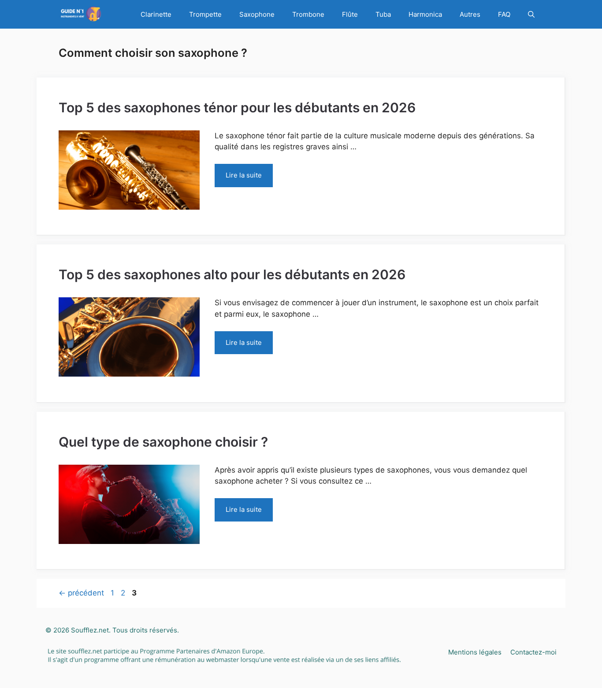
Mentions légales (475, 652)
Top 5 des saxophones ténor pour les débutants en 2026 (237, 107)
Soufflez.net (90, 630)
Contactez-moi (533, 652)
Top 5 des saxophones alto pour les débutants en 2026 (232, 274)
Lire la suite (244, 175)
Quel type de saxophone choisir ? (163, 442)
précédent (81, 592)
